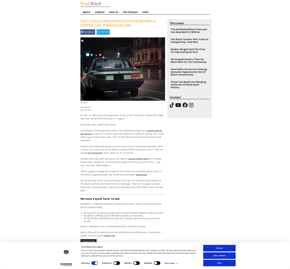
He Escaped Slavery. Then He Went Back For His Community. (189, 60)
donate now (109, 235)
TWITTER (104, 32)
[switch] (114, 262)
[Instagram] (191, 105)
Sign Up (113, 12)
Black (90, 3)
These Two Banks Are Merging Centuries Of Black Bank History (188, 84)
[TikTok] (172, 105)
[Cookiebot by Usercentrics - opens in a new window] (66, 264)
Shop (145, 12)
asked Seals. (141, 174)
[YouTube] (178, 105)
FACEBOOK (88, 32)
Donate (99, 12)
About (87, 12)
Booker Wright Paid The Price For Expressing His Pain (188, 50)
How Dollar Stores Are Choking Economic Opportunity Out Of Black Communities (189, 72)
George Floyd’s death (138, 158)
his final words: (95, 152)
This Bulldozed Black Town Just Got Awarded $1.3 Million (189, 31)
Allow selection (219, 256)
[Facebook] (185, 105)
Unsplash (85, 102)
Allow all (219, 248)
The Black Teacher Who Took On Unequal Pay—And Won (189, 41)
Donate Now (88, 241)
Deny (219, 263)
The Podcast (130, 12)
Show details (169, 263)
